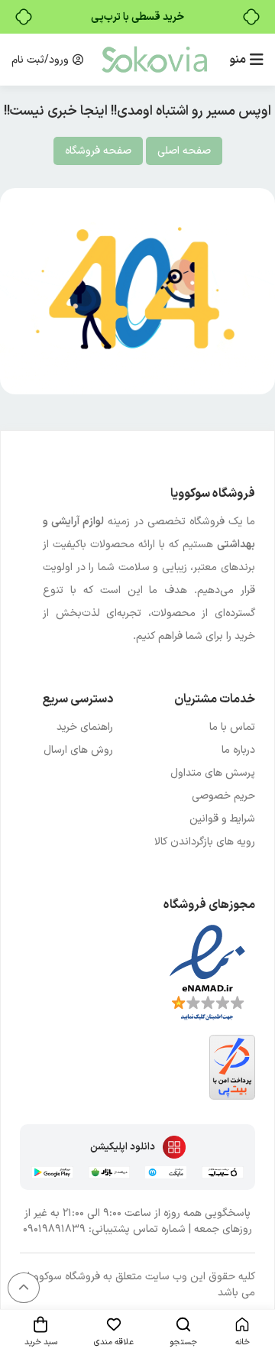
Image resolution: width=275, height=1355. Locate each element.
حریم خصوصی (223, 796)
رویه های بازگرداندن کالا (204, 842)
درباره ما (238, 750)
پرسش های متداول (212, 773)
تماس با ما (232, 727)
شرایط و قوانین (222, 819)
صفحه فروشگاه (98, 151)
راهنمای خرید (85, 727)
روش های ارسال (78, 750)
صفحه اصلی (184, 151)
